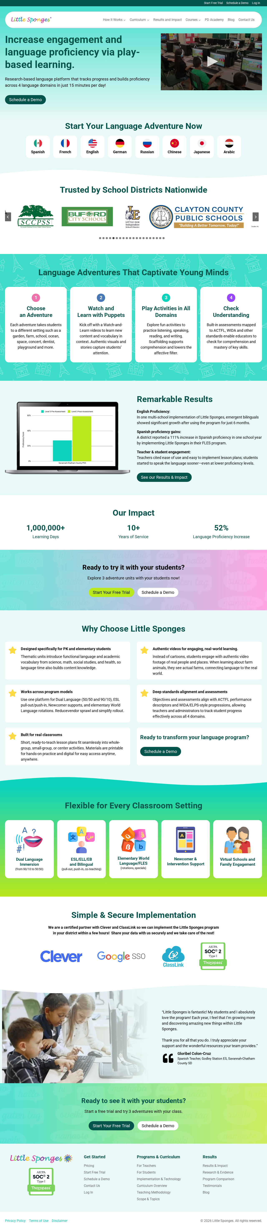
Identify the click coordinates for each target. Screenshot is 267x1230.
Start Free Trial (213, 3)
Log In (256, 3)
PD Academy (214, 20)
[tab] (100, 238)
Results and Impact (167, 20)
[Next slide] (256, 216)
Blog (231, 20)
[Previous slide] (8, 216)
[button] (211, 61)
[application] (211, 61)
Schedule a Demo (237, 3)
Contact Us (246, 20)
